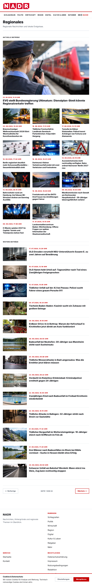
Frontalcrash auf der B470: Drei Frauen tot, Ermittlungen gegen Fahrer (45, 196)
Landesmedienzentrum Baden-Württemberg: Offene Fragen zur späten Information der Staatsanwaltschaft (45, 229)
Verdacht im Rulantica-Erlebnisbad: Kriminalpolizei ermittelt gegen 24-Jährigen (55, 379)
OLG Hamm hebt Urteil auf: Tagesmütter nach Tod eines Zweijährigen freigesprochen (58, 271)
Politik (20, 15)
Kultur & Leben (59, 15)
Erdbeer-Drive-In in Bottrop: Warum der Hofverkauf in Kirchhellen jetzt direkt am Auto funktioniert (57, 325)
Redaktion (52, 569)
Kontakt (6, 561)
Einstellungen (63, 579)
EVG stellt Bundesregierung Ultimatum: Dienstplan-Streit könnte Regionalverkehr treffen (44, 102)
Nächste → (82, 491)
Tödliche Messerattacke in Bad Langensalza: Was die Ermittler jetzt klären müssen (56, 361)
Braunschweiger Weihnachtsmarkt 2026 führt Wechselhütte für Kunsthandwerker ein (16, 132)
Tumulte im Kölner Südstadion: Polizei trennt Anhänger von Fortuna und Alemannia (74, 132)
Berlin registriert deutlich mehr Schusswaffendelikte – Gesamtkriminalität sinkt (15, 165)
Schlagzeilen (9, 15)
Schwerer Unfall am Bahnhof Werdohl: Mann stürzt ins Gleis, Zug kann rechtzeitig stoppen (57, 469)
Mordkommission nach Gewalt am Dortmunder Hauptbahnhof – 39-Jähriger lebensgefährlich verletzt (75, 196)
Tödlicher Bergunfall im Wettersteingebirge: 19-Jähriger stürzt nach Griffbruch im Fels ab (58, 433)
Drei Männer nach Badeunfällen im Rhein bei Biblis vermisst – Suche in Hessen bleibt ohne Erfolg (55, 451)
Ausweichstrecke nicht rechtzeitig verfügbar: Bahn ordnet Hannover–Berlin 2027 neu (75, 164)
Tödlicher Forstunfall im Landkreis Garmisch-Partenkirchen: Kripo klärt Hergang (43, 132)
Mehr (80, 15)
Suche (85, 15)
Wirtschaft (30, 15)
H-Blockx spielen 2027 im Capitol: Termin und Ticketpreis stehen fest (14, 230)
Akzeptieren (81, 579)
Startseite (7, 557)
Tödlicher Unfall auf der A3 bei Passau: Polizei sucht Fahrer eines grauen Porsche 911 (56, 289)
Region (40, 15)
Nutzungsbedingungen (58, 565)
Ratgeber (72, 15)
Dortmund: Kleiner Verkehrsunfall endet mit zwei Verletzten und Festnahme (45, 165)
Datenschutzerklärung (57, 557)
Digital (48, 15)
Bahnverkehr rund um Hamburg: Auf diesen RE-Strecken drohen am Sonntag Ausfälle (16, 196)
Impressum (53, 561)
